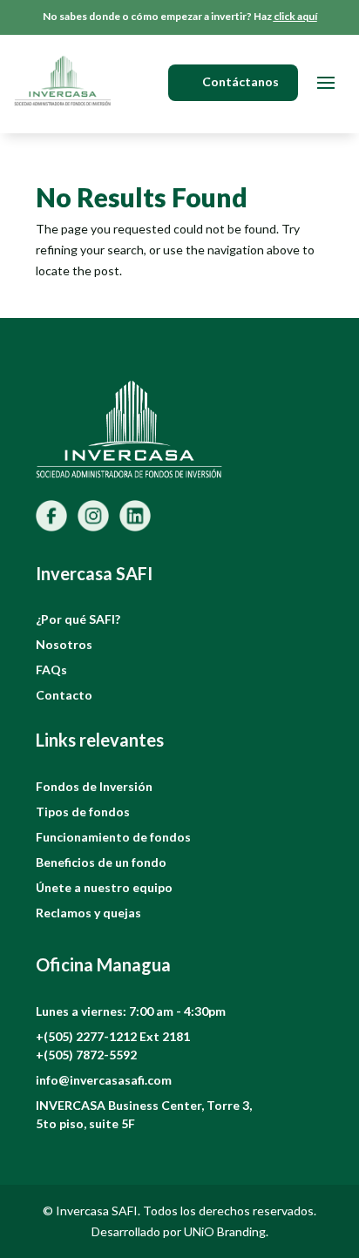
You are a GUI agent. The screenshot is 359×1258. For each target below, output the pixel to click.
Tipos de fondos (83, 811)
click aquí (295, 16)
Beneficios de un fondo (101, 862)
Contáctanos (240, 81)
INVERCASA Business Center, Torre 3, (144, 1105)
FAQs (51, 669)
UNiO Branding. (226, 1231)
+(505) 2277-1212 (87, 1036)
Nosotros (64, 644)
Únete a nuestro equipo (104, 887)
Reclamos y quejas (88, 912)
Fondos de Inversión (94, 786)
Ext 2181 (164, 1036)
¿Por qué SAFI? (78, 619)
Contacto (64, 694)
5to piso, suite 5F (85, 1123)
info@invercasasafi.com (104, 1079)
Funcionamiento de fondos (113, 836)
